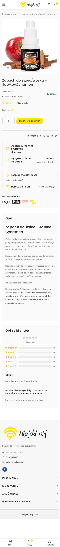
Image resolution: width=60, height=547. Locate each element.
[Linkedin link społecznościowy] (52, 136)
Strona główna (9, 14)
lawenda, (47, 289)
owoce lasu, (29, 296)
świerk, (24, 299)
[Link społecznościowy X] (44, 136)
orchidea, (40, 296)
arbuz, (15, 296)
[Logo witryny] (30, 4)
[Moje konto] (49, 5)
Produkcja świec (27, 14)
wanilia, (8, 296)
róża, (21, 296)
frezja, (18, 299)
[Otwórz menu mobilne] (4, 5)
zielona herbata (35, 299)
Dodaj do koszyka (29, 121)
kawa (46, 299)
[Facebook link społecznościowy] (40, 136)
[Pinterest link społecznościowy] (48, 136)
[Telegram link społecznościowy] (56, 136)
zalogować (21, 400)
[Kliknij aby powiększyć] (8, 68)
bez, (50, 292)
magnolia (9, 303)
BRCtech (18, 96)
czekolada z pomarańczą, (36, 292)
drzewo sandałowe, (14, 292)
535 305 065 (12, 457)
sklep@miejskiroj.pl (15, 462)
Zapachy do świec (46, 14)
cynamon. (19, 303)
